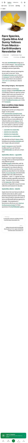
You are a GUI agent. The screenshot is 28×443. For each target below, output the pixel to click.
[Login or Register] (24, 2)
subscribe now (6, 80)
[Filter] (24, 5)
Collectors (15, 2)
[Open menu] (2, 2)
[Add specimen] (13, 441)
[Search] (21, 2)
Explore (9, 2)
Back (3, 8)
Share (23, 57)
